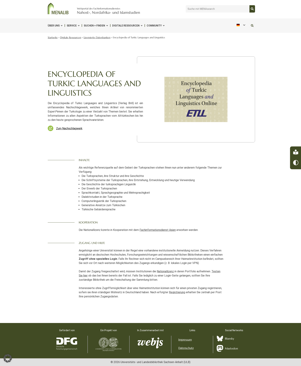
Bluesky (229, 338)
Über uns (54, 25)
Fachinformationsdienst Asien (158, 230)
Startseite (53, 37)
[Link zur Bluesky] (220, 338)
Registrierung (177, 292)
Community (154, 25)
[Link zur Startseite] (58, 8)
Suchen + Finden (94, 25)
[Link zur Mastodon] (220, 348)
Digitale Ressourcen (126, 25)
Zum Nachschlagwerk (69, 128)
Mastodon (231, 348)
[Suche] (252, 9)
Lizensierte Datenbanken (97, 37)
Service (72, 25)
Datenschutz (186, 348)
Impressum (185, 339)
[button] (252, 25)
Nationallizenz (165, 271)
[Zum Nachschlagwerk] (50, 128)
